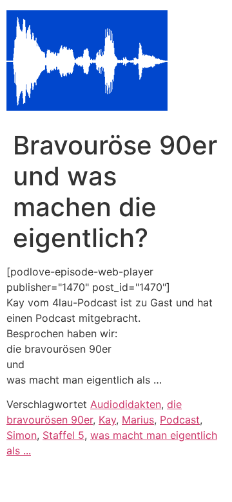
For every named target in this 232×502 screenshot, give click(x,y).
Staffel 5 (63, 435)
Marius (138, 419)
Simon (21, 435)
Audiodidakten (125, 404)
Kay (107, 419)
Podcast (180, 419)
